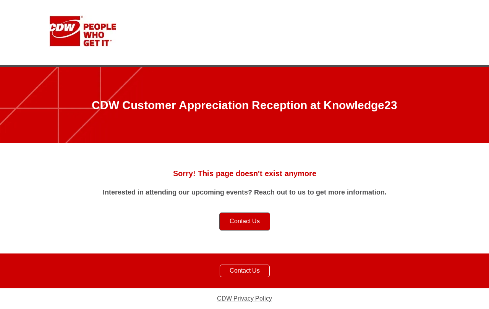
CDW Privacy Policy (244, 298)
